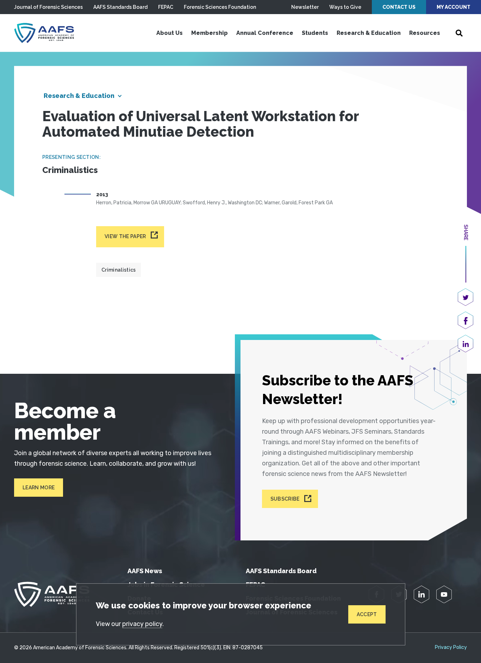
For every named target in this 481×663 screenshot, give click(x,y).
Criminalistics (118, 270)
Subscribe (285, 499)
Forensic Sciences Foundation (220, 7)
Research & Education (369, 33)
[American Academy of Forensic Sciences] (44, 33)
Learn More (39, 487)
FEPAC (165, 7)
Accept (367, 614)
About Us (169, 33)
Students (315, 33)
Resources (424, 33)
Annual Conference (264, 33)
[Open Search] (459, 33)
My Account (453, 7)
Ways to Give (345, 7)
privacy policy (142, 624)
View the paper (125, 236)
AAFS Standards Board (120, 7)
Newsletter (305, 7)
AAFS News (144, 571)
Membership (209, 33)
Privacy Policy (451, 647)
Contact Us (399, 7)
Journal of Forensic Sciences (48, 7)
